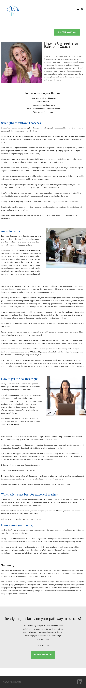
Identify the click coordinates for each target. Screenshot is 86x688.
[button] (78, 9)
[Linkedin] (80, 682)
